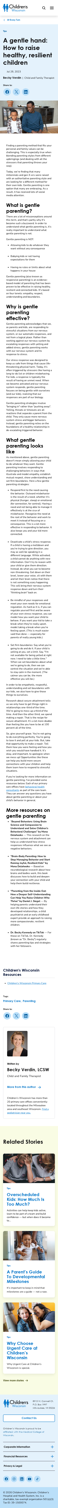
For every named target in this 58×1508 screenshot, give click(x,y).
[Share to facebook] (7, 92)
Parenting (29, 1001)
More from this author (21, 1087)
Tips (5, 31)
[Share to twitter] (17, 92)
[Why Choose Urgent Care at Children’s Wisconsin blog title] (29, 1317)
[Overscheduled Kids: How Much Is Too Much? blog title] (29, 1168)
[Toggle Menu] (52, 8)
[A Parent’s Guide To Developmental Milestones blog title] (29, 1245)
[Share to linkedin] (26, 92)
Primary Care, (12, 1001)
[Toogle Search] (43, 8)
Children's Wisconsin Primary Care (26, 983)
